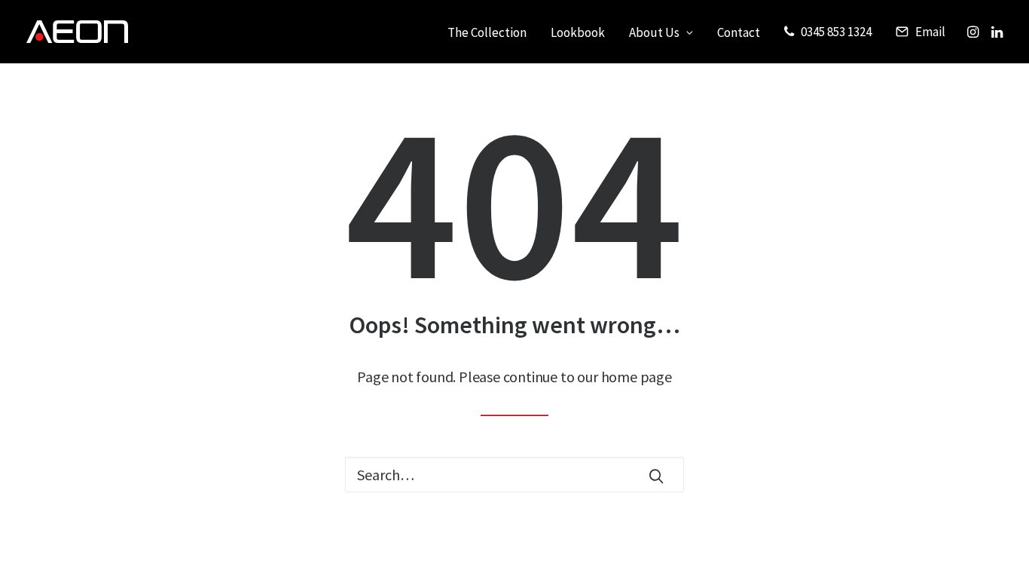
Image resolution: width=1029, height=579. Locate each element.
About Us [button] (654, 32)
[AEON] (77, 31)
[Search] (514, 474)
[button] (974, 31)
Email (930, 31)
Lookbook (578, 32)
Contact (738, 32)
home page (636, 376)
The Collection (487, 32)
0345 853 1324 (836, 31)
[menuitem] (487, 33)
